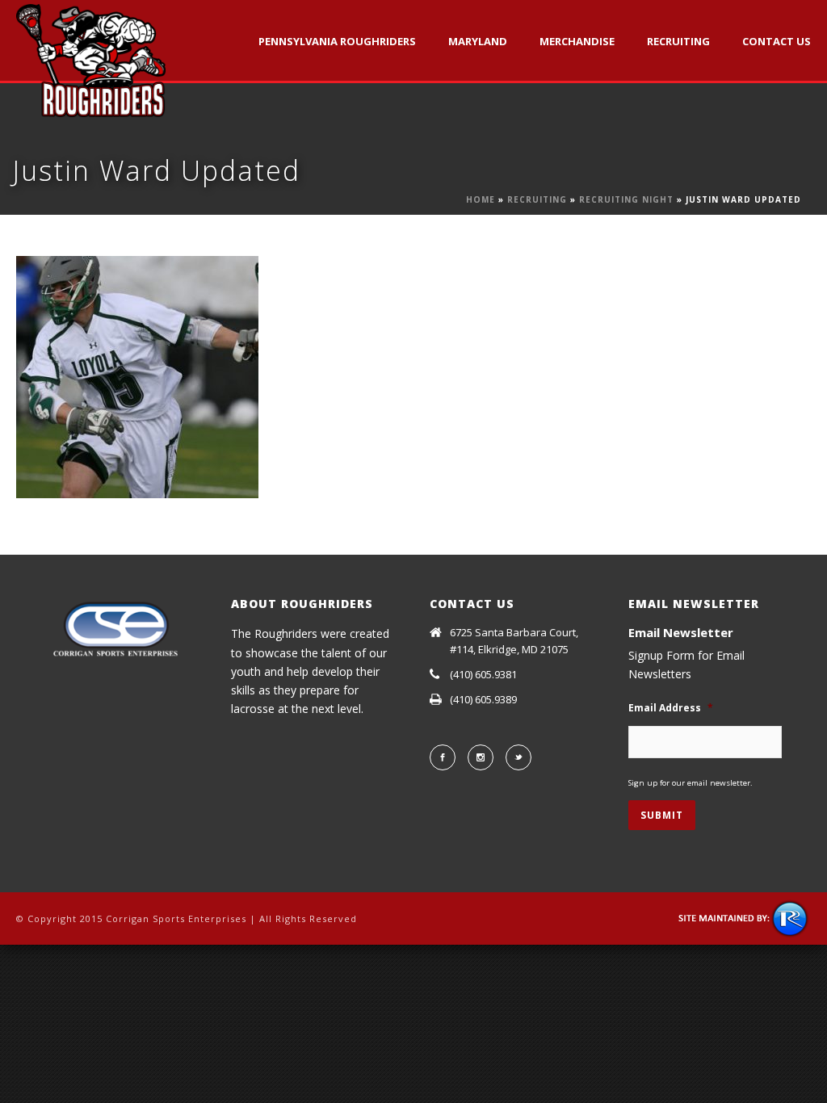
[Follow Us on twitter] (518, 757)
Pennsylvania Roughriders (337, 41)
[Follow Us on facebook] (442, 757)
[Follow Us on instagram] (480, 757)
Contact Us (776, 41)
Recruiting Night (626, 199)
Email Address (670, 708)
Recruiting (678, 41)
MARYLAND (477, 41)
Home (480, 199)
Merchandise (577, 41)
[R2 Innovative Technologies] (744, 918)
